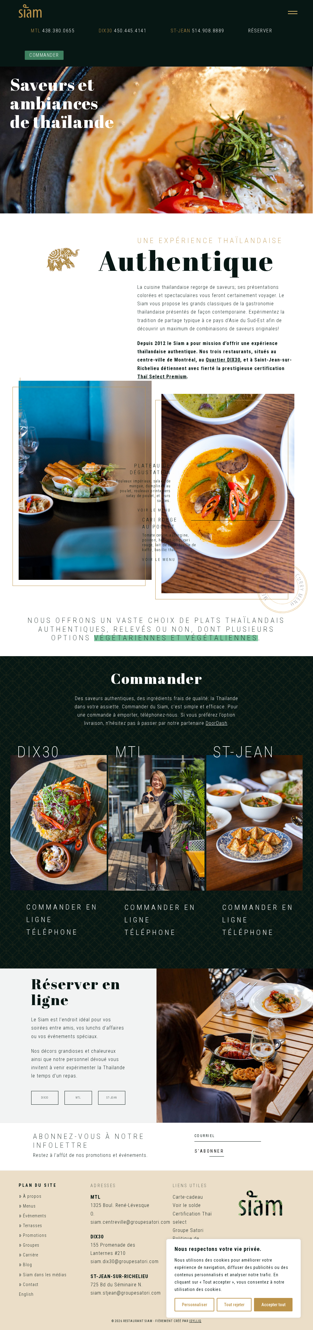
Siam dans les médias (45, 1274)
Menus (29, 1206)
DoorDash (216, 723)
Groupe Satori (188, 1230)
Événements (34, 1215)
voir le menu (158, 560)
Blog (27, 1264)
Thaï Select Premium (162, 377)
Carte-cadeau (188, 1197)
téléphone (52, 932)
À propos (32, 1196)
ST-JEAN (111, 1097)
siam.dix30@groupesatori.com (124, 1261)
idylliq (195, 1321)
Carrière (30, 1254)
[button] (293, 11)
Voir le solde (187, 1205)
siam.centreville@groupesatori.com (130, 1222)
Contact (31, 1284)
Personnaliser (194, 1304)
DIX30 (44, 1097)
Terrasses (32, 1225)
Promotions (35, 1235)
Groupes (31, 1245)
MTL (78, 1097)
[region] (233, 1278)
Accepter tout (273, 1304)
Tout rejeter (234, 1304)
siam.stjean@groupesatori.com (125, 1293)
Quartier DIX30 (223, 360)
